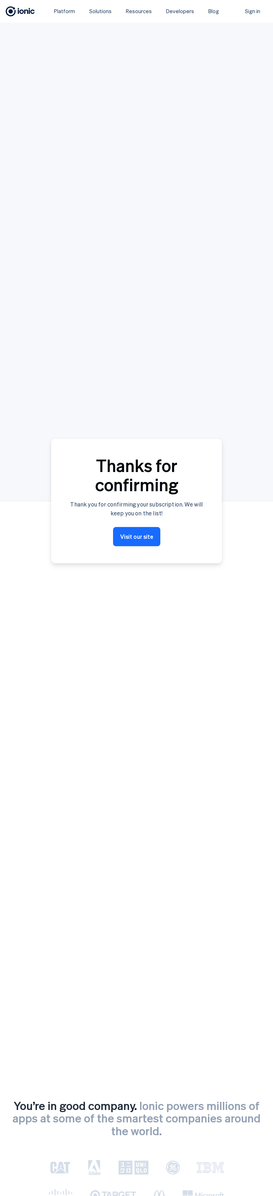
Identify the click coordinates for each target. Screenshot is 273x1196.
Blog (213, 11)
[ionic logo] (20, 11)
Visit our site (136, 536)
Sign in (252, 11)
